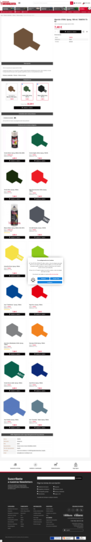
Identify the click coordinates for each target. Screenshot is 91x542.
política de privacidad (53, 274)
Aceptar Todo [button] (56, 278)
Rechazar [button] (43, 278)
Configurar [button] (49, 282)
